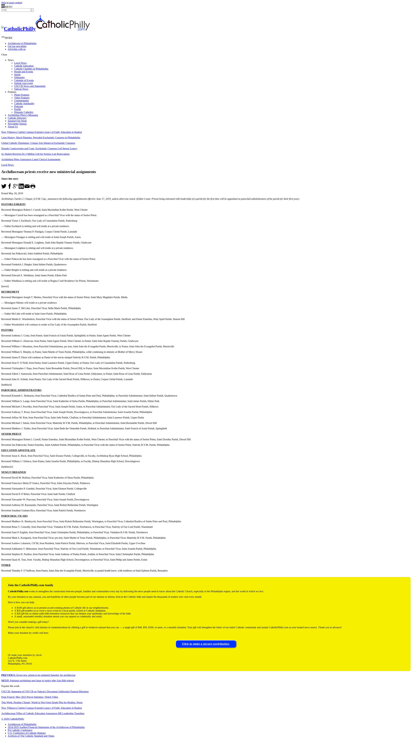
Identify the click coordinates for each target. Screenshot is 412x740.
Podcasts (18, 106)
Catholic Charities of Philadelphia (31, 68)
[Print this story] (32, 188)
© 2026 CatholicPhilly (12, 718)
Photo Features (21, 94)
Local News (20, 63)
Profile (17, 109)
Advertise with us (17, 49)
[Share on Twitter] (3, 188)
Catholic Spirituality (24, 103)
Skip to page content (11, 2)
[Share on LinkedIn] (21, 188)
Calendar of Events (24, 80)
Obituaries (19, 77)
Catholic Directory (17, 118)
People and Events (23, 71)
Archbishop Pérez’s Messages (23, 115)
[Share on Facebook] (9, 188)
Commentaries (21, 100)
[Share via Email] (27, 188)
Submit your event (23, 83)
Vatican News (21, 89)
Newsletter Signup (17, 123)
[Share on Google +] (15, 188)
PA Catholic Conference (20, 730)
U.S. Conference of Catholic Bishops (27, 733)
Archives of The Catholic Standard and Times (31, 736)
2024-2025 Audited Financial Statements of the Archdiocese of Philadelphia (46, 727)
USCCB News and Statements (29, 86)
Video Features (21, 97)
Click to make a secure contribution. (206, 644)
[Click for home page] (45, 29)
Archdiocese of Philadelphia (22, 43)
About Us (13, 126)
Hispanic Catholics (23, 112)
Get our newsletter (17, 46)
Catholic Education (24, 65)
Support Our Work (17, 120)
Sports (17, 74)
